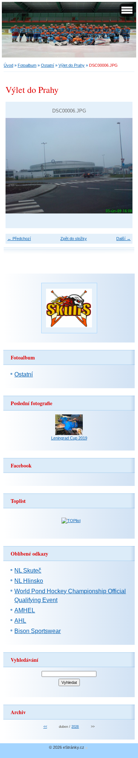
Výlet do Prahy (72, 65)
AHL (20, 621)
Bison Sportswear (37, 631)
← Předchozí (19, 238)
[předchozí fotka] (17, 165)
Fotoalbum (27, 65)
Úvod (8, 65)
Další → (123, 238)
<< (45, 727)
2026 (75, 727)
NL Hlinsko (28, 581)
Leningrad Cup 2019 (69, 438)
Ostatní (47, 65)
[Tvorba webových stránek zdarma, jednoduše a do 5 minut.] (86, 748)
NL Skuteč (27, 570)
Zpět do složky (73, 238)
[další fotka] (120, 165)
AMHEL (24, 610)
